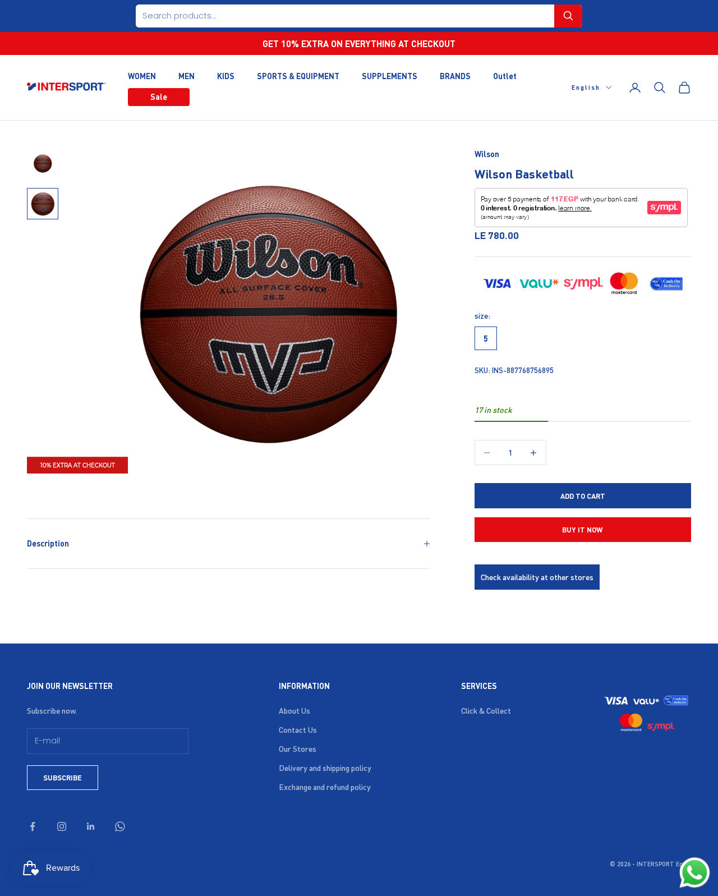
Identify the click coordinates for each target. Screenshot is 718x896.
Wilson (487, 154)
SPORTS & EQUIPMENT (298, 75)
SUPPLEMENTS (389, 75)
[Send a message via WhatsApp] (694, 872)
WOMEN (142, 75)
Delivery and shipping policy (325, 767)
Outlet (505, 75)
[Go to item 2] (42, 203)
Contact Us (298, 729)
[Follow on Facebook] (32, 826)
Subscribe (62, 777)
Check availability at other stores (537, 577)
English (586, 87)
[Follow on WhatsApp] (120, 826)
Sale (158, 96)
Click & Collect (486, 710)
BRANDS (455, 75)
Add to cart (582, 495)
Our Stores (297, 748)
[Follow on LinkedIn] (90, 826)
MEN (186, 75)
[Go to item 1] (42, 163)
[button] (568, 15)
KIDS (225, 75)
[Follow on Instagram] (61, 826)
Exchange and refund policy (325, 787)
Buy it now (582, 529)
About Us (294, 710)
